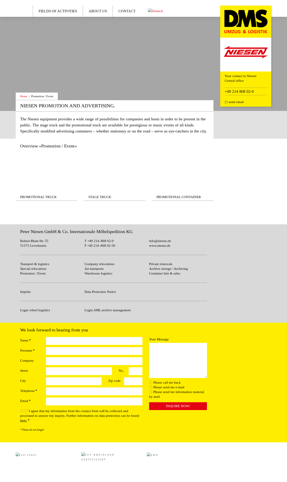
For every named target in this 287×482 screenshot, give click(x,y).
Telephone (28, 391)
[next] (32, 87)
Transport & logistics (34, 264)
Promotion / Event (33, 273)
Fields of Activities (58, 11)
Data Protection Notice (100, 292)
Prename (27, 350)
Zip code (114, 381)
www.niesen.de (159, 245)
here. (23, 420)
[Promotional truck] (46, 177)
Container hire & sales (164, 273)
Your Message (159, 339)
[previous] (23, 87)
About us (98, 11)
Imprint (25, 292)
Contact (127, 11)
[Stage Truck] (114, 177)
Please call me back (167, 382)
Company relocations (99, 264)
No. (121, 370)
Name (25, 340)
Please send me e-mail (168, 387)
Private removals (160, 264)
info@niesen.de (160, 241)
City (23, 381)
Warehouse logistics (98, 273)
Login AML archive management (108, 310)
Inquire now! (178, 406)
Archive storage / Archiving (168, 268)
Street (24, 370)
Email (25, 401)
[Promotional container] (182, 177)
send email (236, 102)
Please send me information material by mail (176, 394)
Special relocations (33, 268)
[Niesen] (245, 21)
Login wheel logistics (35, 310)
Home (23, 10)
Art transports (94, 268)
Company (27, 360)
